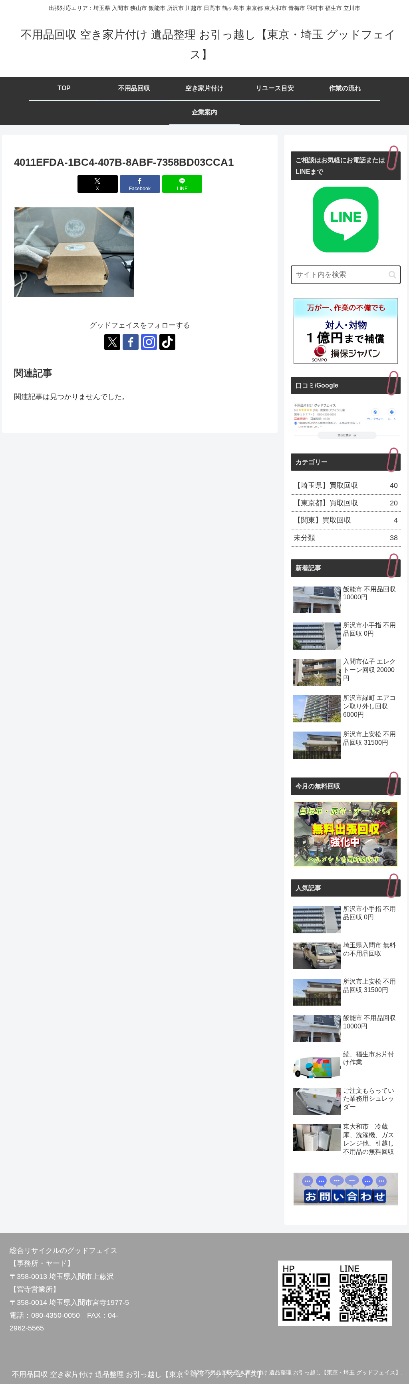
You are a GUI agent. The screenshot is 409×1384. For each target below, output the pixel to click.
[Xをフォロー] (112, 342)
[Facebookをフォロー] (131, 342)
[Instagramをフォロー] (149, 342)
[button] (392, 274)
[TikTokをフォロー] (167, 342)
